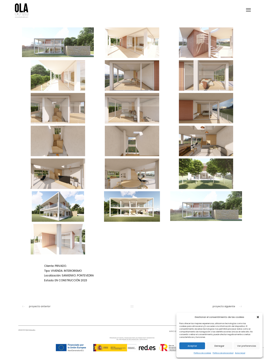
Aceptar (192, 345)
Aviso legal (240, 353)
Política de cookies (202, 353)
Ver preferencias (246, 345)
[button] (257, 317)
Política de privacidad (223, 353)
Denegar (219, 345)
